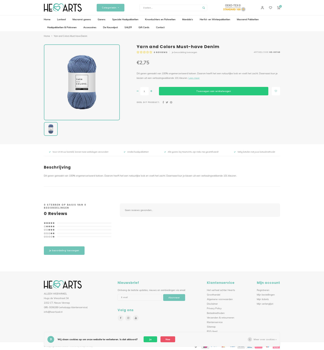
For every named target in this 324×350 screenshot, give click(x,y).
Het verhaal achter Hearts (221, 290)
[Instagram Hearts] (128, 318)
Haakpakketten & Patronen (62, 27)
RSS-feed (212, 331)
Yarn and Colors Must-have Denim (70, 36)
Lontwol (61, 19)
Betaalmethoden (216, 313)
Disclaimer (212, 303)
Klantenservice (215, 322)
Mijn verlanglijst (265, 303)
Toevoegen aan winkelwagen (213, 91)
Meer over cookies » (265, 339)
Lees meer (194, 77)
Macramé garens (82, 19)
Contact (160, 27)
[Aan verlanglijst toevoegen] (276, 91)
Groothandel (213, 294)
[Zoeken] (203, 7)
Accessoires (89, 27)
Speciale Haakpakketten (125, 19)
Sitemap (211, 326)
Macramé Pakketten (248, 19)
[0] (278, 7)
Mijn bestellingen (266, 294)
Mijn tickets (263, 299)
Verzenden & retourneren (220, 317)
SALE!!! (128, 27)
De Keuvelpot (110, 27)
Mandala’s (187, 19)
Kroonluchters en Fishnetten (160, 19)
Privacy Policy (214, 308)
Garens (101, 19)
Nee (168, 339)
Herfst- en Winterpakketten (215, 19)
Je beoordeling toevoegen (184, 52)
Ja (150, 339)
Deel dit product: (148, 102)
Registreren (263, 290)
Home (47, 19)
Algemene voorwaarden (220, 299)
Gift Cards (144, 27)
